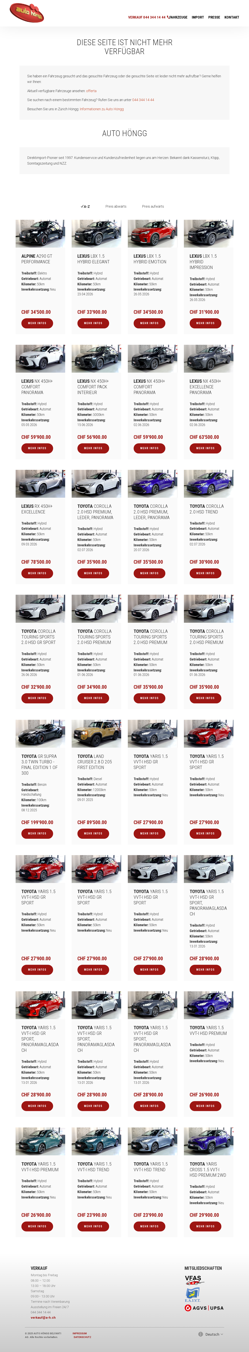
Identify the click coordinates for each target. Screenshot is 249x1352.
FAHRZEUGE (178, 17)
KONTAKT (231, 17)
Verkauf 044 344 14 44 (147, 17)
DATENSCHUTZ (82, 1337)
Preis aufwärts (153, 206)
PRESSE (214, 17)
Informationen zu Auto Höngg (102, 109)
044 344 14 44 (143, 100)
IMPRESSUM (80, 1333)
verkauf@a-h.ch (43, 1317)
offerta (91, 91)
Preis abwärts (115, 206)
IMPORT (198, 17)
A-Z (87, 207)
